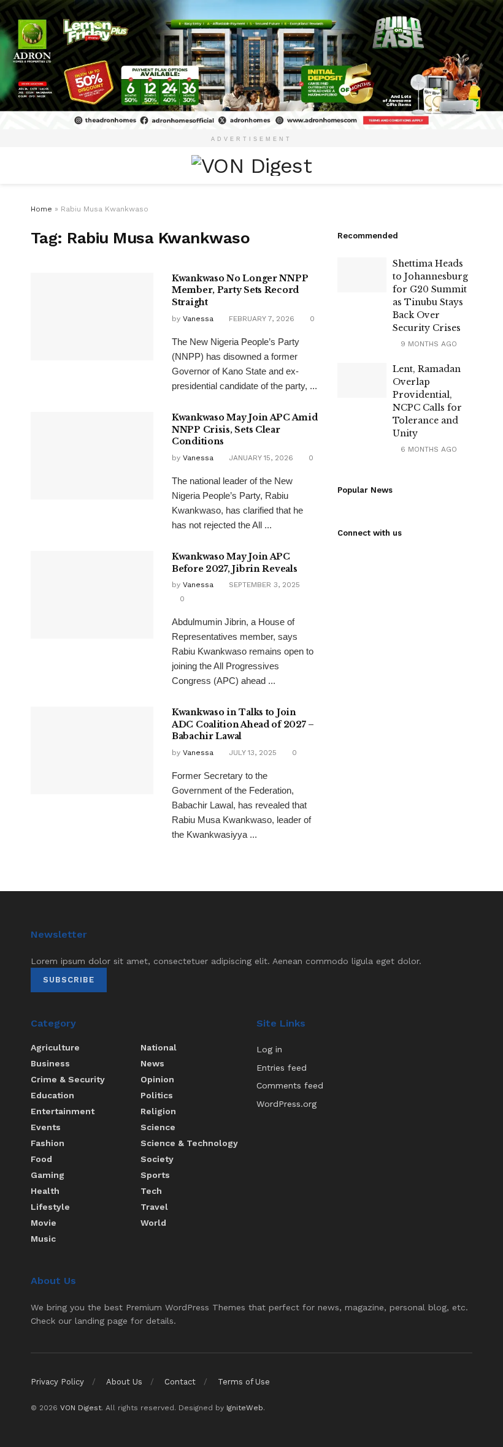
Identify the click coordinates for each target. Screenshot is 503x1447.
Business (50, 1063)
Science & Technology (189, 1143)
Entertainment (62, 1111)
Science (157, 1127)
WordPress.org (286, 1104)
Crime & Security (68, 1079)
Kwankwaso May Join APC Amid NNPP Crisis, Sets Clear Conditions (244, 429)
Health (45, 1191)
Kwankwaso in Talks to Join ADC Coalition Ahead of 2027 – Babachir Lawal (243, 724)
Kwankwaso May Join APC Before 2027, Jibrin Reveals (234, 562)
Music (43, 1239)
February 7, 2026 (260, 318)
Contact (180, 1381)
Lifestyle (50, 1207)
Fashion (47, 1143)
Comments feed (289, 1085)
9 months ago (427, 344)
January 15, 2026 (259, 458)
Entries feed (281, 1068)
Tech (151, 1191)
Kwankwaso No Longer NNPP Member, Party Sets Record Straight (240, 290)
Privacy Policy (57, 1381)
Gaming (47, 1175)
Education (52, 1095)
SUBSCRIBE (68, 979)
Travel (154, 1207)
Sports (155, 1175)
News (152, 1063)
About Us (124, 1381)
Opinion (157, 1079)
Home (41, 209)
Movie (43, 1223)
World (153, 1223)
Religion (158, 1111)
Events (46, 1127)
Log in (269, 1049)
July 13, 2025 (251, 752)
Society (157, 1159)
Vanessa (198, 318)
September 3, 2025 (263, 584)
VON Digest (80, 1407)
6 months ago (427, 449)
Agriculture (55, 1047)
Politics (156, 1095)
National (158, 1047)
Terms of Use (244, 1381)
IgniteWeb (244, 1407)
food (41, 1159)
